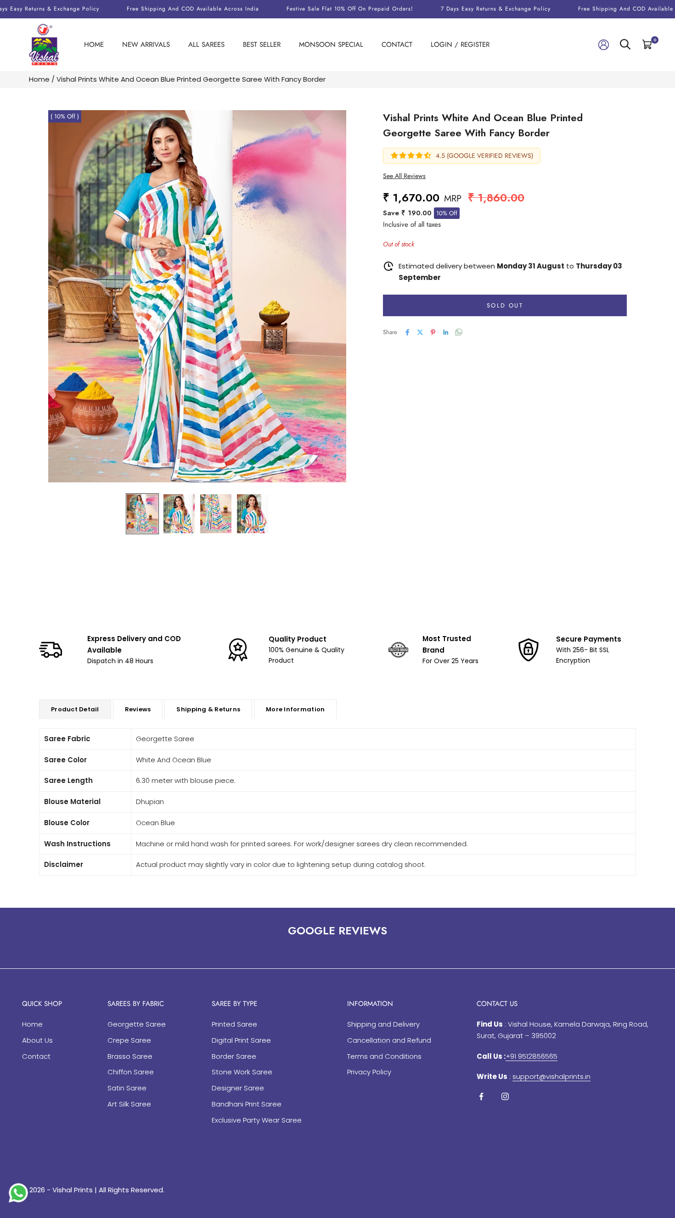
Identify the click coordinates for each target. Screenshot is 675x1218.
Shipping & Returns (208, 709)
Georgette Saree (136, 1024)
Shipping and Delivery (383, 1024)
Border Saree (234, 1056)
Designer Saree (238, 1088)
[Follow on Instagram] (505, 1096)
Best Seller (262, 44)
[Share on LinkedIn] (446, 332)
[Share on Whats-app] (458, 332)
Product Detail (75, 709)
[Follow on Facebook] (481, 1096)
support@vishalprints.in (551, 1076)
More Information (295, 709)
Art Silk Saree (129, 1104)
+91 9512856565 (531, 1056)
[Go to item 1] (142, 513)
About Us (37, 1040)
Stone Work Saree (242, 1072)
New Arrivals (146, 44)
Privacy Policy (369, 1072)
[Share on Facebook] (407, 332)
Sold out (505, 305)
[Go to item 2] (179, 513)
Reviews (138, 709)
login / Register (460, 44)
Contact (397, 44)
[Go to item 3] (215, 513)
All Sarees (206, 44)
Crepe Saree (129, 1040)
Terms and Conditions (384, 1056)
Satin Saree (126, 1088)
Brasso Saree (129, 1056)
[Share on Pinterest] (433, 332)
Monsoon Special (331, 44)
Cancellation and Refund (389, 1040)
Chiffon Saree (130, 1072)
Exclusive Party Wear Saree (257, 1120)
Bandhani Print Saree (246, 1104)
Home (94, 44)
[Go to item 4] (252, 513)
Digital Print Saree (241, 1040)
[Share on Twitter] (420, 332)
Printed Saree (234, 1024)
